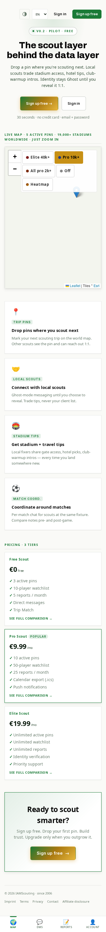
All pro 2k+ (41, 170)
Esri (96, 285)
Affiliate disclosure (75, 901)
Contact (53, 901)
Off (67, 170)
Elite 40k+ (40, 157)
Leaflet (74, 285)
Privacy (38, 901)
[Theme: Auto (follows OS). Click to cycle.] (25, 14)
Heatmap (40, 184)
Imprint (10, 901)
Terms (24, 901)
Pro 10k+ (71, 157)
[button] (14, 156)
